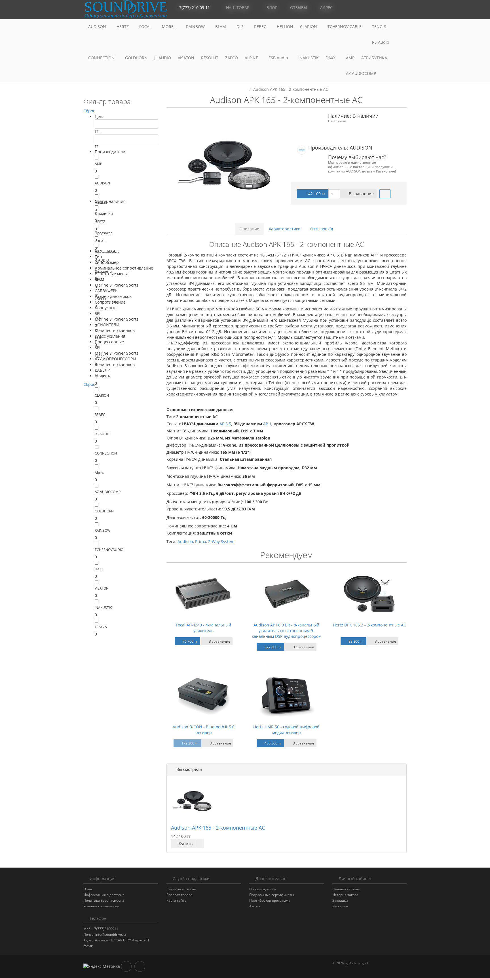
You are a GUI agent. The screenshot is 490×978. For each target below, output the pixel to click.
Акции (254, 906)
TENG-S (379, 26)
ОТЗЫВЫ (298, 7)
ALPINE (252, 57)
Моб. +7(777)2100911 (100, 928)
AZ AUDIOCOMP (361, 73)
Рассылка (340, 906)
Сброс (89, 110)
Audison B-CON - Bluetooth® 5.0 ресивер (204, 729)
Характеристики (285, 229)
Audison (185, 541)
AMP (350, 57)
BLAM (221, 26)
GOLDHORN (136, 57)
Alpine (100, 472)
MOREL (169, 26)
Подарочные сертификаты (271, 894)
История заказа (345, 894)
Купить (185, 843)
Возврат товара (179, 894)
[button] (377, 8)
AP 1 (267, 423)
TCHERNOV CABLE (345, 26)
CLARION (309, 26)
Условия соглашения (101, 906)
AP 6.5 (225, 423)
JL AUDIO (162, 57)
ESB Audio (279, 57)
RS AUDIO (102, 434)
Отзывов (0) (321, 229)
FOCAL (146, 26)
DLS (240, 26)
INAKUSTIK (308, 57)
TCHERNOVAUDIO (109, 549)
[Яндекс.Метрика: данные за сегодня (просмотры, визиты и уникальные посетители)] (101, 966)
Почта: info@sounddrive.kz (104, 934)
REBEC (260, 26)
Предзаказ (103, 232)
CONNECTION (102, 57)
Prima (200, 541)
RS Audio (380, 42)
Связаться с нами (181, 889)
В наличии (104, 213)
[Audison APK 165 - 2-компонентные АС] (224, 165)
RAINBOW (196, 26)
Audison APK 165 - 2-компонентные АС (218, 827)
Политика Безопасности (103, 900)
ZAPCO (231, 57)
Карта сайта (176, 900)
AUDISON (97, 26)
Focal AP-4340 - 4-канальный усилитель (203, 627)
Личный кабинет (346, 889)
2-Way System (221, 541)
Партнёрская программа (269, 900)
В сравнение (361, 193)
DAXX (331, 57)
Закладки (340, 900)
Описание (249, 229)
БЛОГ (271, 7)
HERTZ (123, 26)
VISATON (186, 57)
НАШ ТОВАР (237, 7)
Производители (262, 889)
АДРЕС (326, 7)
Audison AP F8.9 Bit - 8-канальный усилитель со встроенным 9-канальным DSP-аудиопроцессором (286, 630)
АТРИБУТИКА (374, 57)
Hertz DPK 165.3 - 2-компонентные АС (369, 625)
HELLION (285, 26)
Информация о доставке (103, 894)
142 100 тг (315, 193)
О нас (88, 889)
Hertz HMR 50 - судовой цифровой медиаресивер (286, 729)
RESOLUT (209, 57)
